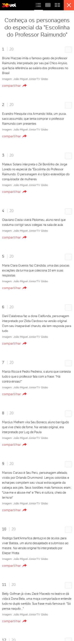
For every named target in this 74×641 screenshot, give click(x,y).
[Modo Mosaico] (57, 4)
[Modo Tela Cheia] (48, 4)
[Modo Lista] (39, 4)
